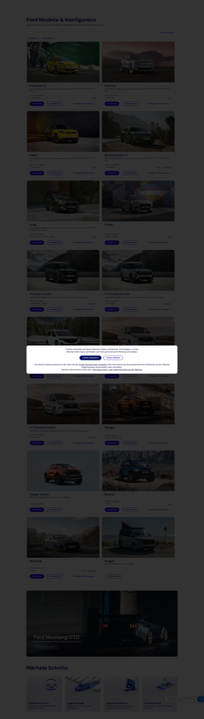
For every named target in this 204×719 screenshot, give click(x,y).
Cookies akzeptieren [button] (90, 358)
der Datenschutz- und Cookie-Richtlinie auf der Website (117, 370)
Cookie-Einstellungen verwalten (93, 365)
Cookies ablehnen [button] (113, 358)
